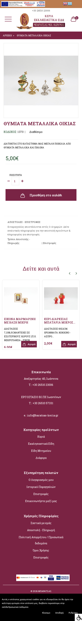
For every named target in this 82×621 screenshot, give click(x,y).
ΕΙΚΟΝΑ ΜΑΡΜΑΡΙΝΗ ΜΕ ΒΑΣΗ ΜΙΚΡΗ (20, 320)
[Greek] (70, 3)
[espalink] (23, 3)
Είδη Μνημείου (41, 451)
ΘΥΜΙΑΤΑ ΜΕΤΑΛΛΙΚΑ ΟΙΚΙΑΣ (34, 35)
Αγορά (31, 344)
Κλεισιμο (46, 613)
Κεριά (41, 436)
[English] (65, 3)
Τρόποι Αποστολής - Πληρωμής (18, 241)
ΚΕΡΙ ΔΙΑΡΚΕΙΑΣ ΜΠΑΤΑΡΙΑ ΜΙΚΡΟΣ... (59, 320)
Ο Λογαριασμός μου (41, 480)
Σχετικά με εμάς (41, 523)
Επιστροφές (41, 494)
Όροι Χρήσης (41, 550)
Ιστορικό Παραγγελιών (41, 487)
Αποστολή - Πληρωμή (41, 530)
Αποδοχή (59, 613)
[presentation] (69, 273)
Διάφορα (41, 458)
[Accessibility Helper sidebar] (78, 617)
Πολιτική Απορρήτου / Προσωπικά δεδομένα (41, 540)
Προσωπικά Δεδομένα (18, 607)
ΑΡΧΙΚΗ (7, 35)
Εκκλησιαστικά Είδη (41, 443)
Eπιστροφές (49, 243)
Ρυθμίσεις (73, 613)
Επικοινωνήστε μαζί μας (41, 501)
